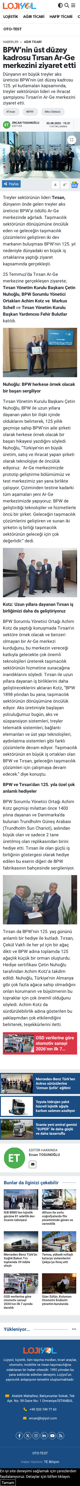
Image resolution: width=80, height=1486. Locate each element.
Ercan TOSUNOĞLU (44, 1155)
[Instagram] (36, 1435)
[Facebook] (19, 1435)
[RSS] (60, 1435)
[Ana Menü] (73, 5)
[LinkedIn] (44, 1435)
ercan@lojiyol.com (43, 1418)
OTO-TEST (12, 29)
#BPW (30, 111)
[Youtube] (52, 1435)
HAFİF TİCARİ (61, 17)
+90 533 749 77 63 (43, 1409)
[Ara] (66, 5)
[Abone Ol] (74, 184)
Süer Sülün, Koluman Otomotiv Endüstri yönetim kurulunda (57, 1300)
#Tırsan (10, 111)
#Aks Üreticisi (52, 111)
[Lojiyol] (19, 5)
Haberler (10, 42)
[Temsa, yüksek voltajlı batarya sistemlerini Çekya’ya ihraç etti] (59, 1241)
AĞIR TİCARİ (33, 17)
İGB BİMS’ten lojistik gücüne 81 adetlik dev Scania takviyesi (19, 1216)
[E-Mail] (32, 1164)
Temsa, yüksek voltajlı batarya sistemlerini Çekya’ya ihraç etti (57, 1258)
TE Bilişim (51, 1462)
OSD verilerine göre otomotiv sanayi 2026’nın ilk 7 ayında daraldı (18, 1302)
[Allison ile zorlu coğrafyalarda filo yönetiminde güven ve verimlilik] (59, 1199)
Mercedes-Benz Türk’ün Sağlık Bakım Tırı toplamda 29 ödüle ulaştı (20, 1260)
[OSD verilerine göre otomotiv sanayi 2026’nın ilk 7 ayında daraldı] (21, 1283)
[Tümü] (74, 1329)
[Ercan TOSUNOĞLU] (14, 1157)
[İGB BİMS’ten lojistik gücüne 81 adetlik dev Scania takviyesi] (21, 1199)
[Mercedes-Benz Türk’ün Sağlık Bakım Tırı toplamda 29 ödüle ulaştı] (21, 1241)
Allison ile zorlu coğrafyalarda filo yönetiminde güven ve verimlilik (57, 1218)
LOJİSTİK (10, 17)
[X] (27, 1435)
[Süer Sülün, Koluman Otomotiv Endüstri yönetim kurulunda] (59, 1283)
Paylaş (14, 184)
